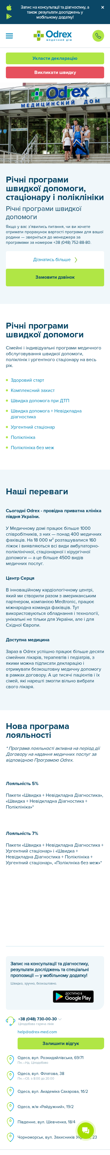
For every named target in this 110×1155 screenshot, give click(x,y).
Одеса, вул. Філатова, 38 (41, 1075)
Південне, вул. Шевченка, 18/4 (46, 1122)
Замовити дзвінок (55, 277)
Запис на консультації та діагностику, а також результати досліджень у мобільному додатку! (55, 12)
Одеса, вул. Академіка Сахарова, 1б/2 (53, 1091)
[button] (9, 36)
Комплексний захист (33, 390)
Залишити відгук (61, 1043)
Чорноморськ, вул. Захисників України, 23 (57, 1137)
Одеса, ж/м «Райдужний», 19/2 (46, 1106)
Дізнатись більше (52, 260)
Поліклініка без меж (32, 448)
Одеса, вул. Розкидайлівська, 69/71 (51, 1060)
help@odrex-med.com (37, 1031)
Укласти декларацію (55, 58)
